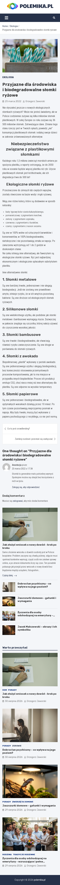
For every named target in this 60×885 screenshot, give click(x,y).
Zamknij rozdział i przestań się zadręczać (34, 439)
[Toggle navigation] (6, 18)
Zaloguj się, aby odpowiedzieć (26, 487)
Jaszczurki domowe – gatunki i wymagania (29, 805)
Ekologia (8, 77)
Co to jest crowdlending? (18, 428)
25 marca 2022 (13, 101)
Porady (12, 690)
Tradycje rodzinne (24, 854)
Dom (4, 690)
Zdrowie (16, 746)
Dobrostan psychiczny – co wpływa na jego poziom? (34, 585)
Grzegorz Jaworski (35, 101)
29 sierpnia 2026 (14, 810)
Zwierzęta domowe (22, 802)
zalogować (18, 501)
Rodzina (7, 854)
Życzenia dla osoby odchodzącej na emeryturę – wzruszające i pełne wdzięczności (35, 617)
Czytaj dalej (7, 575)
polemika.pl (39, 880)
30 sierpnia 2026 (14, 701)
